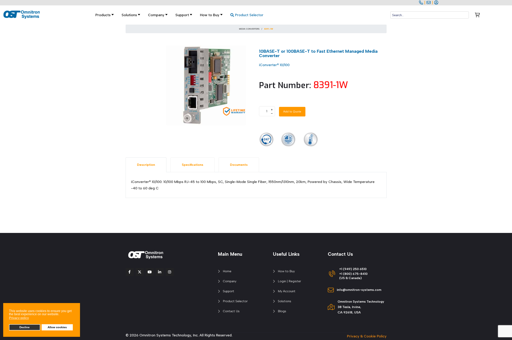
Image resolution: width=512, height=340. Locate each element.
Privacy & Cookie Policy (367, 336)
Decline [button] (24, 327)
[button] (130, 15)
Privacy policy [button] (19, 318)
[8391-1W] (206, 85)
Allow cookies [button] (57, 327)
